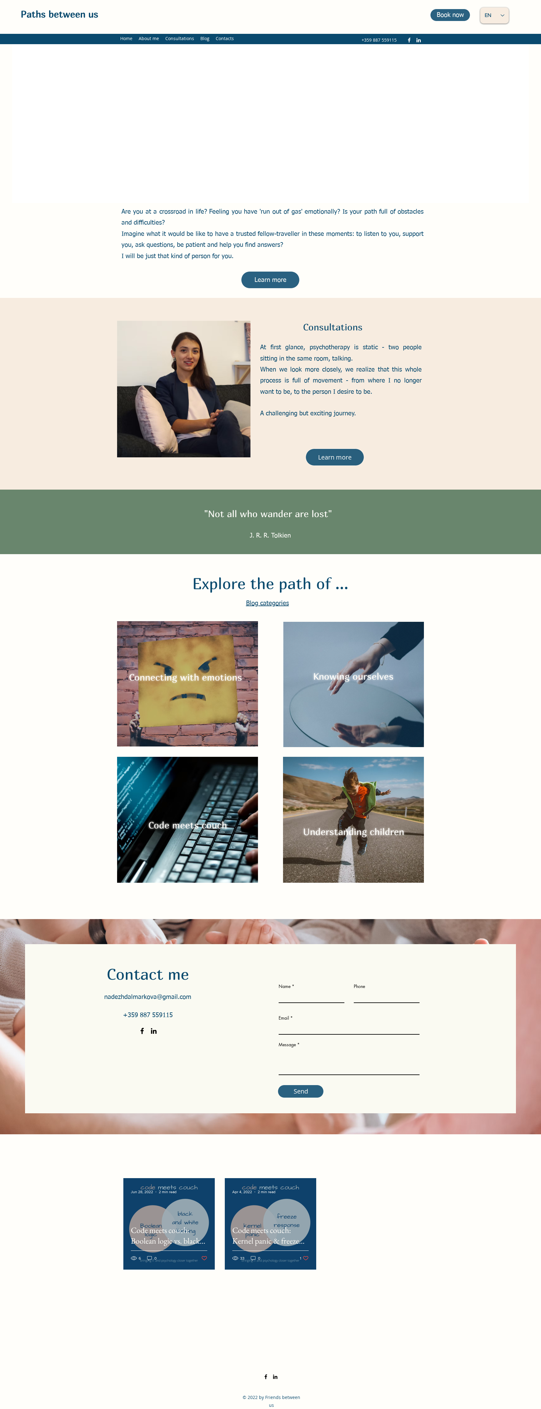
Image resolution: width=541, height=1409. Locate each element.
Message (287, 1044)
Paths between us (59, 14)
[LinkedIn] (418, 40)
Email (284, 1018)
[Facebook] (409, 40)
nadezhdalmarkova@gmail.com (147, 997)
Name (285, 986)
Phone (359, 986)
